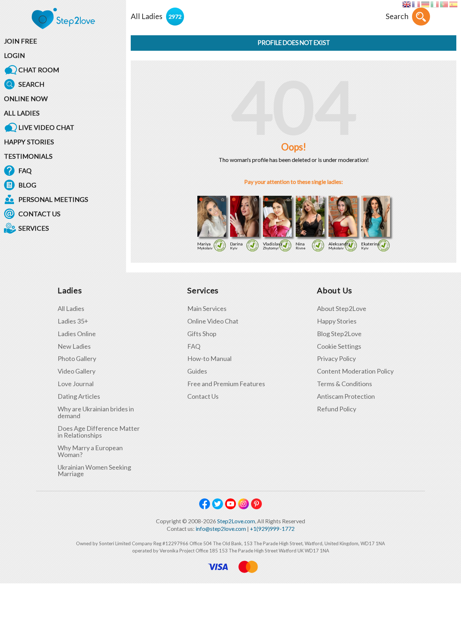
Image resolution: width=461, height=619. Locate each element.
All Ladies (71, 308)
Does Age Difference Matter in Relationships (99, 432)
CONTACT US (39, 214)
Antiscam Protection (346, 396)
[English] (406, 4)
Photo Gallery (77, 358)
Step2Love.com (236, 521)
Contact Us (203, 396)
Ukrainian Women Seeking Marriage (94, 471)
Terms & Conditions (344, 383)
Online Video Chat (212, 321)
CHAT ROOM (38, 70)
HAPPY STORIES (29, 142)
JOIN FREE (20, 41)
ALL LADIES (22, 113)
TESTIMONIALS (28, 156)
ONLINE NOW (26, 99)
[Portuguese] (444, 4)
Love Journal (76, 383)
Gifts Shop (201, 333)
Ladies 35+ (73, 321)
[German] (425, 4)
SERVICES (33, 228)
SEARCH (31, 84)
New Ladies (74, 346)
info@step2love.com (221, 528)
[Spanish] (453, 4)
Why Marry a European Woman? (90, 451)
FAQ (25, 171)
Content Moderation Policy (355, 371)
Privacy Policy (336, 358)
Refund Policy (336, 409)
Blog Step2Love (339, 333)
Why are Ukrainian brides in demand (96, 412)
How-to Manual (209, 358)
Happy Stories (337, 321)
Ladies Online (77, 333)
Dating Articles (79, 396)
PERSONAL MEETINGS (53, 199)
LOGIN (14, 55)
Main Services (207, 308)
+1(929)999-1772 (272, 528)
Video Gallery (76, 371)
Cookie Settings (339, 346)
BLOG (27, 185)
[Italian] (434, 4)
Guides (197, 371)
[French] (416, 4)
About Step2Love (341, 308)
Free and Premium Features (226, 383)
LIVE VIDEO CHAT (46, 127)
